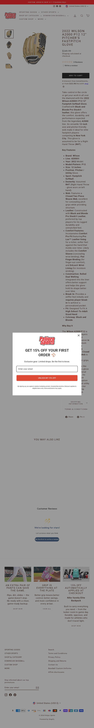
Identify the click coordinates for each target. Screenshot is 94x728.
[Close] (78, 335)
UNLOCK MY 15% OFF (47, 378)
